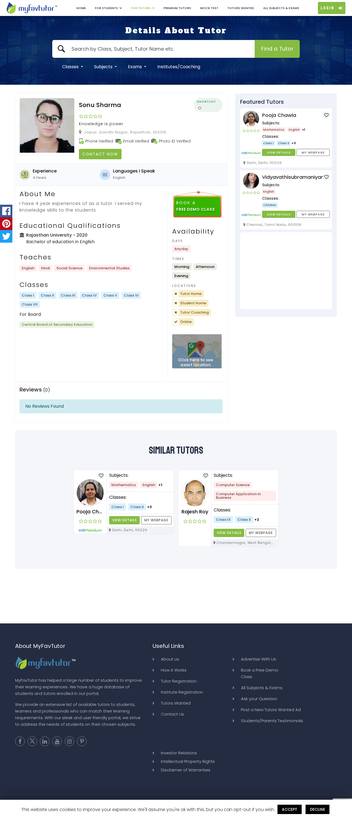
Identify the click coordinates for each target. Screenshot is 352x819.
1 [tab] (176, 551)
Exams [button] (135, 67)
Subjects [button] (104, 67)
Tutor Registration (179, 681)
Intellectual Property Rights (188, 761)
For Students (106, 8)
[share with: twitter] (6, 236)
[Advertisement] (286, 270)
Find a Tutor (277, 49)
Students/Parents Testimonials (272, 721)
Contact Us (172, 714)
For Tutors (141, 8)
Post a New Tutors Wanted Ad (271, 710)
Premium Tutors (177, 8)
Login (327, 8)
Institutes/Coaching (178, 67)
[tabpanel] (124, 502)
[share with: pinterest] (6, 223)
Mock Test (209, 8)
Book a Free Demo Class (259, 673)
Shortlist (206, 101)
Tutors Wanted (240, 8)
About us (170, 659)
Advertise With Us (258, 659)
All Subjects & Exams (281, 8)
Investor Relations (179, 753)
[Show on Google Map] (197, 351)
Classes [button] (71, 67)
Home (81, 8)
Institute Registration (182, 692)
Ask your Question (259, 699)
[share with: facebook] (6, 211)
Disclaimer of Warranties (185, 770)
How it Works (173, 670)
